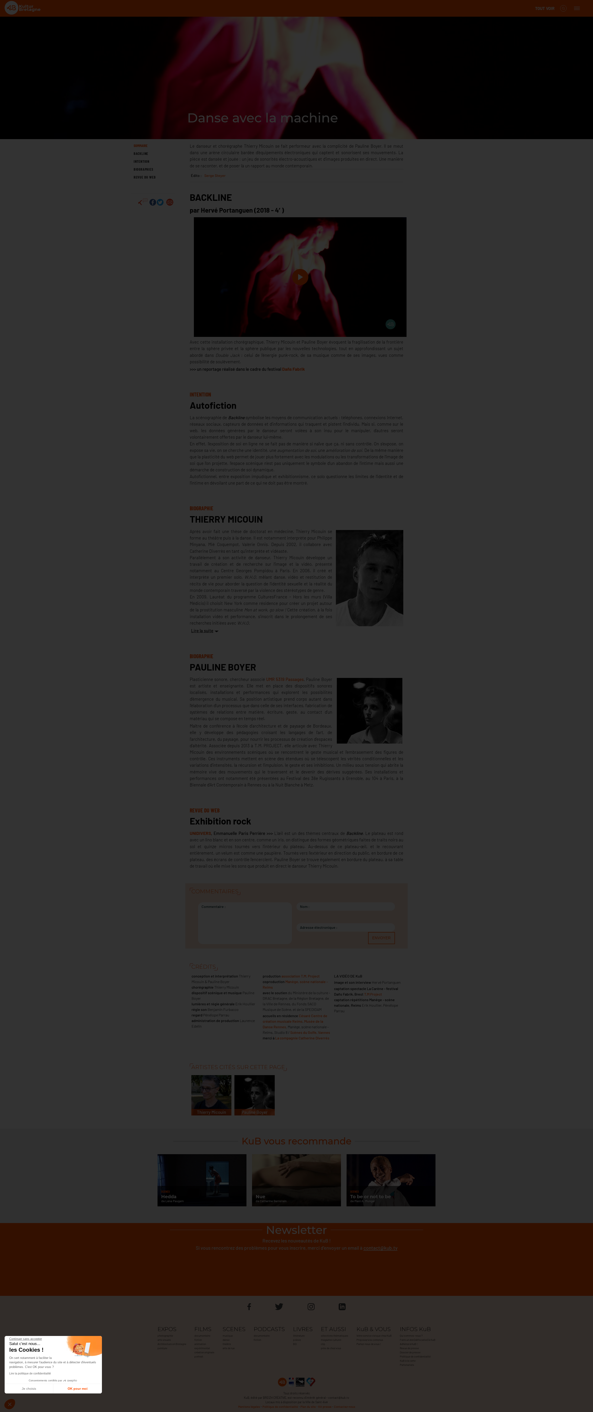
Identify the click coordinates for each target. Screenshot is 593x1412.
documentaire (202, 1335)
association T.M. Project (300, 976)
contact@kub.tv (380, 1248)
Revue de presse (409, 1348)
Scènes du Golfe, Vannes (310, 1032)
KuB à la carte (408, 1360)
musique (228, 1335)
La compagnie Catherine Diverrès (302, 1038)
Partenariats (407, 1364)
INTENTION (141, 161)
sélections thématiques (334, 1335)
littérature (299, 1335)
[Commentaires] (142, 202)
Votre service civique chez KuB (374, 1335)
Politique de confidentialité (415, 1356)
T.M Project (373, 994)
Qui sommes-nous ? (411, 1335)
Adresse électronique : (319, 927)
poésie (297, 1339)
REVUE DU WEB (145, 177)
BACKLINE (141, 153)
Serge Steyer (215, 175)
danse (226, 1339)
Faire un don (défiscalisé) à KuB (417, 1339)
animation (200, 1343)
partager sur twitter (160, 202)
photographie (165, 1335)
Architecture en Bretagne (172, 1343)
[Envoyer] (169, 202)
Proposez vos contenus (369, 1339)
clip (323, 1343)
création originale (204, 1352)
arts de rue (229, 1348)
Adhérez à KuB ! (409, 1343)
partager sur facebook (152, 202)
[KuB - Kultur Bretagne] (23, 8)
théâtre (227, 1343)
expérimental (202, 1348)
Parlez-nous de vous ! (368, 1343)
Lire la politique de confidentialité (30, 1373)
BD (294, 1343)
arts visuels (164, 1339)
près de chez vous (331, 1348)
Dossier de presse (410, 1352)
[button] (9, 1404)
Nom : (305, 906)
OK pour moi (78, 1388)
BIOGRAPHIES (143, 169)
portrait (198, 1356)
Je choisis (29, 1388)
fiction (198, 1339)
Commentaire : (214, 906)
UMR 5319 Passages (285, 679)
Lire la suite (202, 630)
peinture (162, 1348)
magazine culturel (331, 1339)
